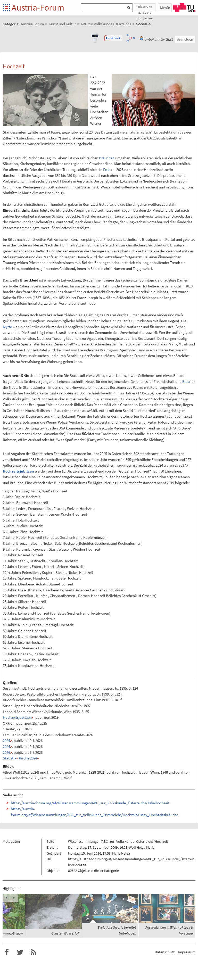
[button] (113, 38)
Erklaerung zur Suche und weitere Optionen (145, 8)
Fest (106, 169)
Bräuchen (106, 157)
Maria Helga (121, 853)
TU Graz (184, 7)
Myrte (7, 326)
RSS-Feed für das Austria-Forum (33, 952)
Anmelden (185, 39)
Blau (186, 381)
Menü (164, 7)
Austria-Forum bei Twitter (20, 952)
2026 (6, 752)
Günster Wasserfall (65, 933)
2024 (6, 740)
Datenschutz (165, 951)
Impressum (186, 951)
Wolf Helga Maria (141, 847)
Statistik (9, 758)
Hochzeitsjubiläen (18, 471)
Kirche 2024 (28, 758)
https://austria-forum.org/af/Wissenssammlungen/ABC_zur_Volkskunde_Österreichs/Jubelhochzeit (90, 802)
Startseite (7, 7)
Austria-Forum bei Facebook (7, 952)
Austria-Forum (38, 7)
